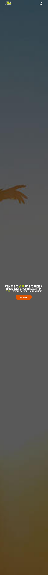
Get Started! (23, 297)
